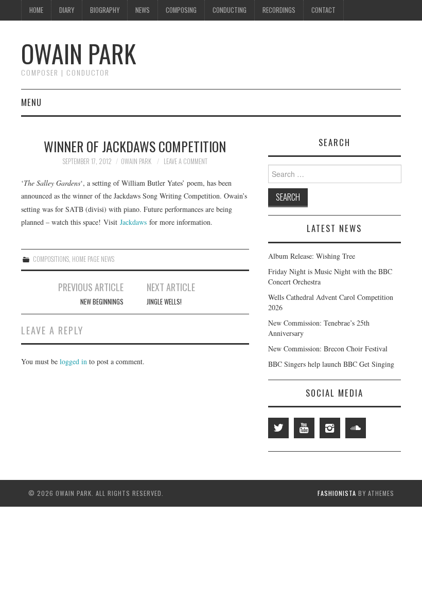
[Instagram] (330, 428)
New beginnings (102, 302)
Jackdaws (132, 222)
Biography (104, 10)
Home (36, 10)
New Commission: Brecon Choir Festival (328, 348)
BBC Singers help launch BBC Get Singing (331, 364)
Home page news (93, 259)
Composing (181, 10)
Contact (323, 10)
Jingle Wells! (164, 302)
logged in (73, 361)
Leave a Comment (185, 161)
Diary (66, 10)
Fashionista (337, 493)
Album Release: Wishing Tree (311, 256)
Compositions (51, 259)
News (142, 10)
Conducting (230, 10)
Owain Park (78, 53)
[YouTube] (304, 428)
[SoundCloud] (355, 428)
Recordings (278, 10)
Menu (31, 102)
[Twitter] (278, 428)
